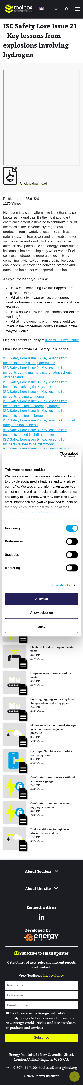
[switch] (72, 541)
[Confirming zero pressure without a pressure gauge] (14, 786)
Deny (41, 627)
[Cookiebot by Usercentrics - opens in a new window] (59, 454)
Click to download (33, 183)
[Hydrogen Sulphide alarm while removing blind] (14, 760)
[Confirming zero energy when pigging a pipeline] (14, 812)
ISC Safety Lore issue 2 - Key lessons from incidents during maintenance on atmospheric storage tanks (37, 372)
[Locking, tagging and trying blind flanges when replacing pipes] (14, 708)
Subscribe (41, 1037)
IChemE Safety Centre (62, 340)
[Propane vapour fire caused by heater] (14, 682)
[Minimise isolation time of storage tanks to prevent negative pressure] (14, 734)
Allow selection (41, 612)
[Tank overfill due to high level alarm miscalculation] (14, 838)
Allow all (41, 599)
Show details (60, 585)
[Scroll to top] (74, 1076)
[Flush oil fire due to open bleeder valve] (14, 656)
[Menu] (77, 9)
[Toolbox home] (19, 16)
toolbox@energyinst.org (58, 1067)
